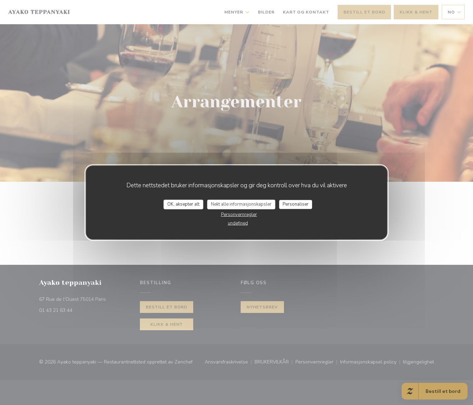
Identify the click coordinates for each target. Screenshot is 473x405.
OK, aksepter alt (183, 204)
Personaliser (296, 204)
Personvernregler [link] (239, 214)
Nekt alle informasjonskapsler (241, 204)
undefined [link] (238, 223)
